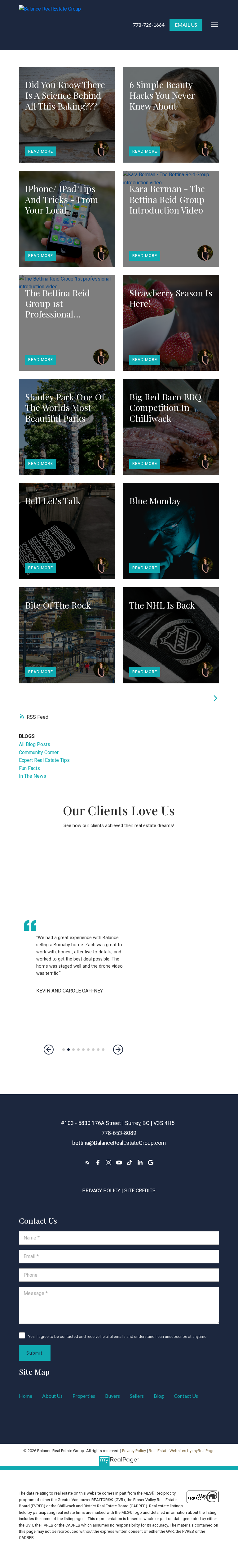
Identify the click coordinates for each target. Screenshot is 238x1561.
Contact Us (186, 1396)
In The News (32, 776)
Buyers (112, 1396)
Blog (159, 1396)
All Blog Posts (34, 744)
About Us (52, 1396)
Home (25, 1396)
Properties (84, 1396)
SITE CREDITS (140, 1191)
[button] (149, 25)
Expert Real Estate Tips (44, 760)
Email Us (186, 25)
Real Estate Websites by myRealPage (181, 1450)
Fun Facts (29, 768)
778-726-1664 (149, 25)
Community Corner (39, 752)
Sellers (137, 1396)
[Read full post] (67, 115)
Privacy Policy (101, 1191)
